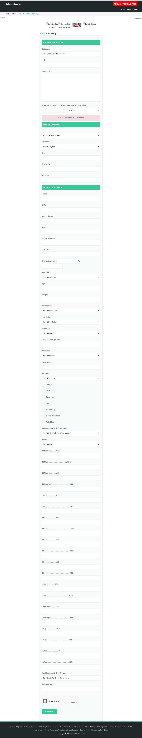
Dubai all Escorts (13, 4)
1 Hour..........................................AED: (58, 506)
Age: (44, 283)
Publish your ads (46, 726)
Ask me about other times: (54, 673)
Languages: (47, 362)
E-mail (44, 205)
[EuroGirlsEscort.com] (52, 25)
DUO (48, 391)
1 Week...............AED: (51, 651)
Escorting (50, 397)
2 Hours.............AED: (50, 517)
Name (44, 194)
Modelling (50, 409)
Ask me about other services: (55, 428)
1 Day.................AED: (51, 628)
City (43, 153)
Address (45, 175)
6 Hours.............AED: (50, 562)
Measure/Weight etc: (51, 340)
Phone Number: (48, 238)
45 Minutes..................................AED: (58, 484)
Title (44, 60)
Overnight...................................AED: (58, 617)
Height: (45, 295)
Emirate (45, 142)
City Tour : (46, 249)
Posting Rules (102, 726)
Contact (58, 726)
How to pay (38, 730)
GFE (47, 403)
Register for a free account (26, 726)
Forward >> (138, 18)
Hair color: (46, 317)
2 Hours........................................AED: (58, 528)
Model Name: (47, 216)
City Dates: (46, 261)
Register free (132, 9)
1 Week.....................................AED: (57, 662)
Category (46, 49)
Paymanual (84, 730)
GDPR (130, 726)
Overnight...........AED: (51, 606)
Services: (46, 373)
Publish (49, 711)
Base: (44, 227)
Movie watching (53, 416)
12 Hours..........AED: (50, 584)
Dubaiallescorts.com (77, 733)
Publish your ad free (125, 4)
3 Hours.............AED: (50, 540)
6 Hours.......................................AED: (58, 573)
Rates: (44, 439)
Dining (49, 384)
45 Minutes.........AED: (51, 473)
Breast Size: (47, 306)
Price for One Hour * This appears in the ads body (64, 105)
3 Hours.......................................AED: (58, 551)
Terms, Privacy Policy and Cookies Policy (79, 726)
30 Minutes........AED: (51, 451)
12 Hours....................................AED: (57, 595)
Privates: (46, 351)
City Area (46, 164)
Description (47, 71)
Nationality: (47, 684)
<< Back (2, 18)
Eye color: (46, 328)
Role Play (50, 422)
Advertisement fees (117, 726)
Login (123, 9)
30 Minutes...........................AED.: (56, 462)
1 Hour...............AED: (51, 495)
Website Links (96, 730)
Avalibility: (46, 272)
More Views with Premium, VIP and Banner (61, 730)
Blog (106, 730)
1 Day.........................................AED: (57, 640)
